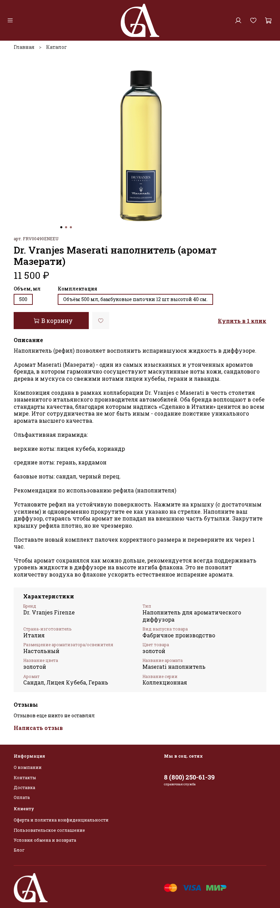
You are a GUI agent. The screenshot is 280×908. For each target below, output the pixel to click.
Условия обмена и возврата (45, 840)
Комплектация (77, 289)
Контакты (25, 777)
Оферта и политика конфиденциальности (61, 820)
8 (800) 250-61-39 (189, 777)
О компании (28, 767)
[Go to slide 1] (61, 227)
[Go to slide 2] (66, 227)
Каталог (56, 47)
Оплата (22, 797)
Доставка (24, 787)
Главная (24, 47)
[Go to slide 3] (71, 227)
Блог (19, 850)
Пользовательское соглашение (49, 830)
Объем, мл (27, 289)
